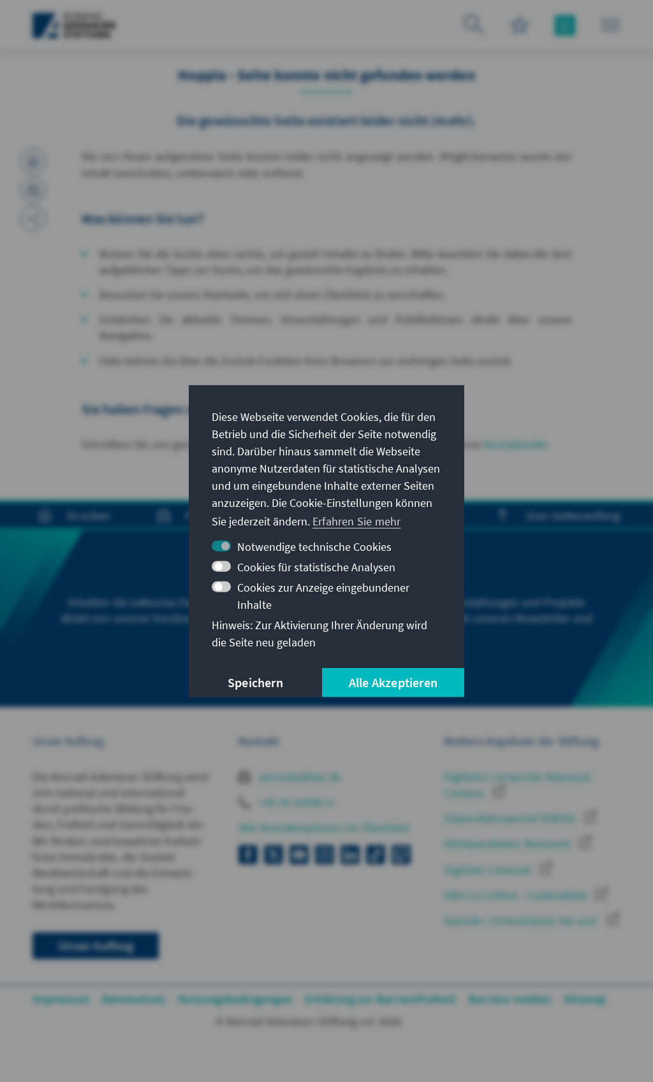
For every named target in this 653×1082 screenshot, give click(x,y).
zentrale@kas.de (298, 776)
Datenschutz (133, 999)
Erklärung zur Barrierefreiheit (380, 999)
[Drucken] (33, 161)
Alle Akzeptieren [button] (393, 682)
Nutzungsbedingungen (235, 999)
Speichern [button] (255, 682)
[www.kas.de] (74, 25)
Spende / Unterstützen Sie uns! (522, 920)
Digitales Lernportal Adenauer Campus (518, 784)
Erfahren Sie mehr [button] (356, 521)
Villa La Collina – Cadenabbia (516, 895)
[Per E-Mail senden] (33, 190)
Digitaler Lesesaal (489, 869)
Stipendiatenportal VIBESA (511, 818)
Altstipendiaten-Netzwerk (508, 843)
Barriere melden (510, 999)
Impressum (61, 999)
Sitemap (585, 999)
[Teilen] (33, 218)
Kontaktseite (515, 444)
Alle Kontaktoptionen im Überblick (324, 827)
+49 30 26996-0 (294, 802)
